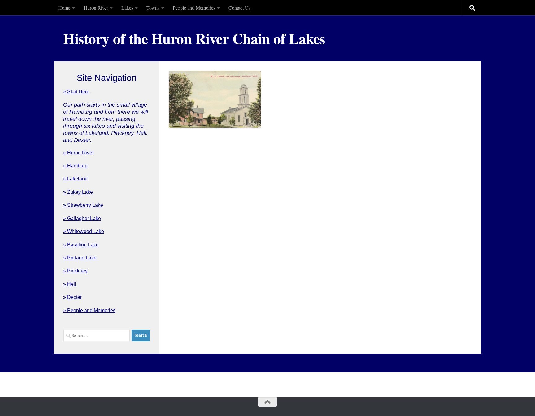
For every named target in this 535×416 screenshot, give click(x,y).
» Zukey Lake (78, 192)
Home (64, 7)
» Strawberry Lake (83, 205)
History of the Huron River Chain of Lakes (194, 38)
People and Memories (194, 7)
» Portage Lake (80, 257)
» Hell (69, 284)
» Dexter (72, 297)
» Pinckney (75, 270)
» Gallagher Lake (82, 218)
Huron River (96, 7)
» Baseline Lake (81, 244)
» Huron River (78, 152)
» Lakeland (75, 178)
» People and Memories (89, 310)
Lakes (127, 7)
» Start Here (76, 91)
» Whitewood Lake (83, 231)
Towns (152, 7)
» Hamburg (75, 165)
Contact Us (239, 7)
